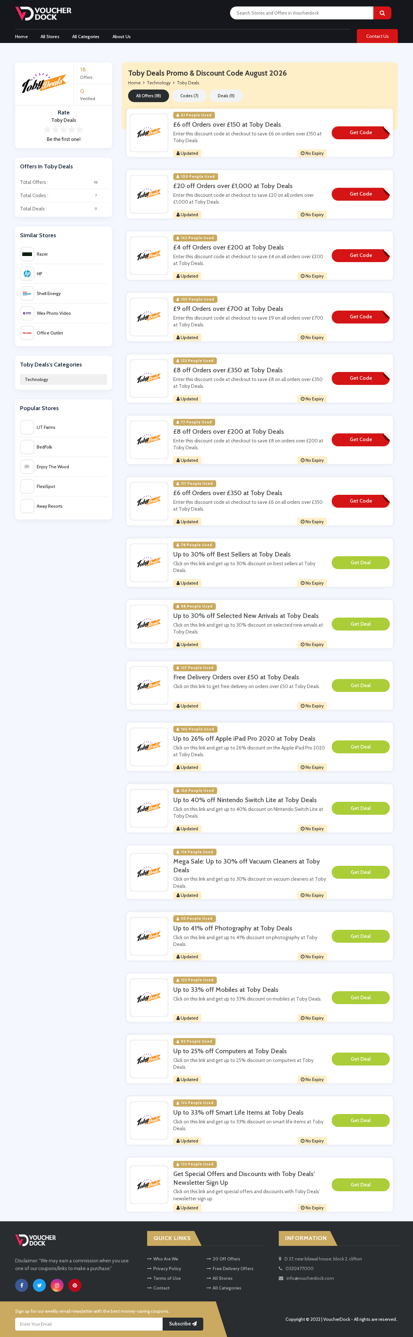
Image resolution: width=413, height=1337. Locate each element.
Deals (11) (226, 95)
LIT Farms (46, 427)
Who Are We (165, 1259)
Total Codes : (58, 195)
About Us (122, 36)
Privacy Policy (167, 1268)
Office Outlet (50, 333)
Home (21, 36)
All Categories (86, 36)
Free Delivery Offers (233, 1268)
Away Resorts (50, 506)
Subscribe (180, 1324)
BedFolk (44, 447)
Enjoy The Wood (53, 467)
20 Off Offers (226, 1259)
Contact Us (377, 36)
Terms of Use (167, 1278)
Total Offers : (59, 182)
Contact (161, 1288)
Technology (36, 379)
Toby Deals (188, 83)
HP (39, 274)
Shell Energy (49, 293)
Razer (42, 254)
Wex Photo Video (54, 313)
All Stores (50, 36)
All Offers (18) (148, 95)
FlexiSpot (46, 486)
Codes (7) (189, 95)
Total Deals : (58, 209)
